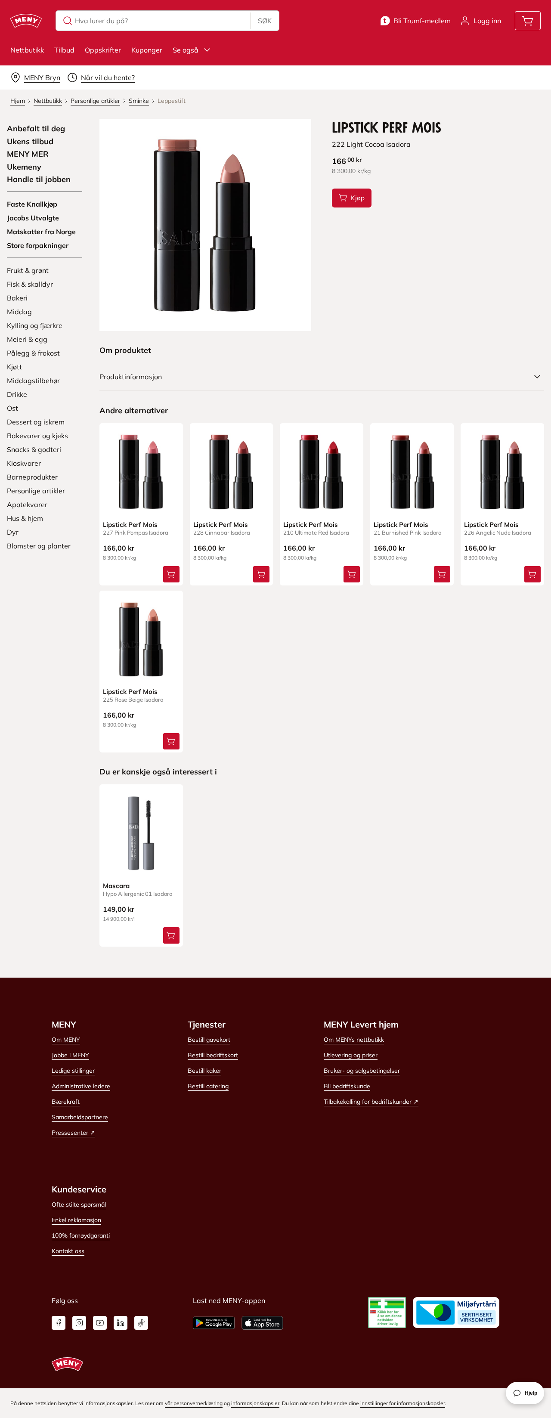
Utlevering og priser (351, 1055)
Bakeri (17, 298)
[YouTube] (100, 1323)
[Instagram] (79, 1323)
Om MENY (66, 1039)
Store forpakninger (37, 245)
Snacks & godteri (34, 449)
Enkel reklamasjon (76, 1220)
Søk (265, 20)
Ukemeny (24, 167)
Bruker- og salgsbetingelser (362, 1070)
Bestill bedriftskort (213, 1055)
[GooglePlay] (214, 1323)
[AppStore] (262, 1323)
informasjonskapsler (255, 1403)
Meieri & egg (27, 339)
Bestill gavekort (209, 1039)
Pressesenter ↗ (73, 1132)
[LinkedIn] (120, 1323)
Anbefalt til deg (36, 128)
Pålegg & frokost (33, 353)
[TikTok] (141, 1323)
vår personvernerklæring (194, 1403)
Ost (12, 408)
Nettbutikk (27, 50)
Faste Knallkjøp (32, 204)
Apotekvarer (27, 504)
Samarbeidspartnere (80, 1117)
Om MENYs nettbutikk (354, 1039)
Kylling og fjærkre (34, 325)
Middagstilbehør (33, 380)
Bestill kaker (204, 1070)
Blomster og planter (39, 546)
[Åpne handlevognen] (528, 20)
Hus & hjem (25, 518)
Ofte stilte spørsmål (79, 1204)
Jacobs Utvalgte (33, 218)
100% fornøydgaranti (81, 1235)
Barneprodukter (32, 477)
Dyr (13, 532)
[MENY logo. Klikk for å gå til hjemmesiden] (26, 21)
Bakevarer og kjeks (37, 435)
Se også (185, 50)
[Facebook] (58, 1323)
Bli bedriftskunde (347, 1086)
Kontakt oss (68, 1251)
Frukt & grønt (28, 270)
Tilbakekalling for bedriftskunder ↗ (371, 1101)
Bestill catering (208, 1086)
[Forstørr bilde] (205, 225)
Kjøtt (14, 366)
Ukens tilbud (30, 141)
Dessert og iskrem (36, 422)
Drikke (17, 394)
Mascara (116, 886)
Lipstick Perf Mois (130, 524)
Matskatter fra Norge (41, 231)
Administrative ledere (81, 1086)
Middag (19, 311)
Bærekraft (66, 1101)
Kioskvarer (24, 463)
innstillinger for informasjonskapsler (402, 1403)
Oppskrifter (103, 50)
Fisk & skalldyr (30, 284)
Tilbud (64, 50)
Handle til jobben (39, 179)
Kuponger (146, 50)
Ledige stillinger (73, 1070)
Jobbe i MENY (70, 1055)
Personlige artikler (36, 490)
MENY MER (28, 154)
